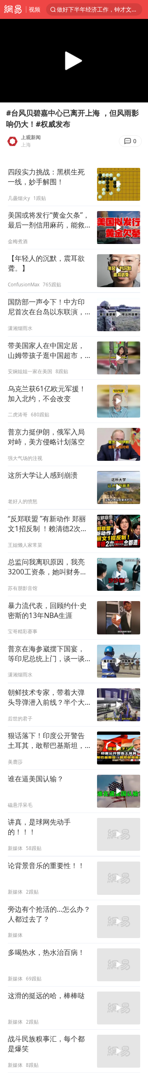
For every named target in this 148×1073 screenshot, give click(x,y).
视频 (34, 9)
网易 (13, 9)
